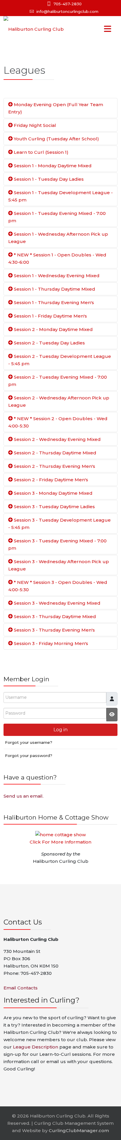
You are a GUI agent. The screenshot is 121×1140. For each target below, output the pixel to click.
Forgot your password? (28, 755)
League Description (35, 1047)
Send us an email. (23, 796)
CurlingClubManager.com (79, 1130)
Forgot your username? (28, 742)
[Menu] (95, 29)
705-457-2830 (67, 3)
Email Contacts (21, 988)
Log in (60, 729)
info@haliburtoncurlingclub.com (67, 11)
